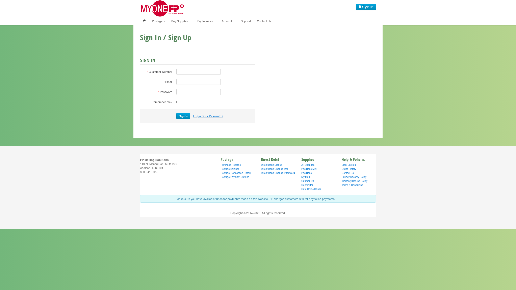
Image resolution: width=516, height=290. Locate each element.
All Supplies (307, 164)
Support (246, 21)
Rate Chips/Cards (311, 189)
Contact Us (264, 21)
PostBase (306, 172)
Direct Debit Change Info (274, 168)
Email (168, 82)
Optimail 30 (307, 180)
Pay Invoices (205, 21)
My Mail (305, 176)
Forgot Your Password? (208, 116)
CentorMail (307, 184)
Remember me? (162, 102)
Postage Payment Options (235, 176)
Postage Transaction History (236, 172)
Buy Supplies (180, 21)
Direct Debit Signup (271, 164)
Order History (349, 168)
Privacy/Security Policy (354, 176)
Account (227, 21)
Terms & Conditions (352, 184)
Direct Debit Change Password (278, 172)
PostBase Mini (309, 168)
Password (166, 92)
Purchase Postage (231, 164)
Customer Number (160, 72)
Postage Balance (230, 168)
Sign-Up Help (349, 164)
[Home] (144, 21)
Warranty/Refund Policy (354, 180)
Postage (157, 21)
